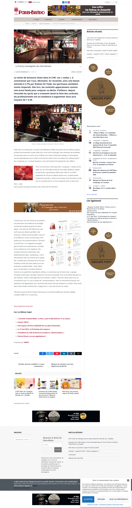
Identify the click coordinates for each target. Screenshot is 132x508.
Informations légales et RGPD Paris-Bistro (111, 504)
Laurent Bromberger (22, 72)
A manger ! (48, 19)
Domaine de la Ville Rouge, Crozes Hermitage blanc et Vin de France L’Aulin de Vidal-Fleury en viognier (48, 394)
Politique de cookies (92, 504)
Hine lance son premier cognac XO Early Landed (70, 392)
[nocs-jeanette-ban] (81, 15)
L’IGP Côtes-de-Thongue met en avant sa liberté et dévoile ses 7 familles (24, 393)
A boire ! (62, 19)
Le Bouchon (90, 58)
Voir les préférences (118, 499)
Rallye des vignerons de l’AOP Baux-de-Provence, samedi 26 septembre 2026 (105, 172)
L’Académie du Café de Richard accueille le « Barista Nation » (41, 333)
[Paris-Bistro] (29, 10)
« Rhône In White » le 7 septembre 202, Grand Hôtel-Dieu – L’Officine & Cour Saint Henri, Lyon (105, 135)
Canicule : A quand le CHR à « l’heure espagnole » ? (102, 54)
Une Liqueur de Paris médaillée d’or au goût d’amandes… (39, 326)
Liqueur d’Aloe (23, 322)
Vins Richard (44, 150)
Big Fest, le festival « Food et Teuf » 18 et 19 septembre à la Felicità (105, 163)
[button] (128, 480)
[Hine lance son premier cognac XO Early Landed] (71, 383)
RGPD (35, 486)
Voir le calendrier (92, 194)
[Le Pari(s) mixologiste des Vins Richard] (48, 46)
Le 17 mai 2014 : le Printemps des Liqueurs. (34, 329)
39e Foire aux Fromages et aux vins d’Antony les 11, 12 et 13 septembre (104, 154)
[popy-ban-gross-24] (101, 120)
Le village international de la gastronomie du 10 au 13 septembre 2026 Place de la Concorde (105, 145)
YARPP (26, 342)
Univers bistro (76, 19)
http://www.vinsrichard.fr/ (23, 306)
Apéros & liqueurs (76, 72)
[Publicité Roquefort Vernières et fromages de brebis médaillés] (66, 416)
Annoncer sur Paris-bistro (22, 488)
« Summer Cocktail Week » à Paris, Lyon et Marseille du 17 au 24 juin (44, 319)
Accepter (88, 499)
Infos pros (93, 19)
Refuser (101, 499)
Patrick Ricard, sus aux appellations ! (32, 336)
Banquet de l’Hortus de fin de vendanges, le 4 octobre (102, 181)
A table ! (37, 19)
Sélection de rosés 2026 (75, 458)
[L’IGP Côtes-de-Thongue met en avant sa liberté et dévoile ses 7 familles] (24, 383)
